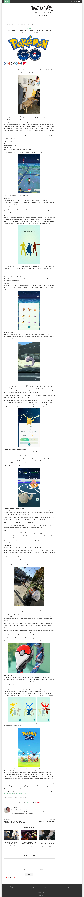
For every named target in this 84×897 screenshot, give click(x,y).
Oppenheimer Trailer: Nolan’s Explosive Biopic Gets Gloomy (47, 843)
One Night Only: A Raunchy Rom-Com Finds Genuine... (24, 1)
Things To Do (23, 19)
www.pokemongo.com (9, 793)
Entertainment (13, 19)
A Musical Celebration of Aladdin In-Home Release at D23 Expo (29, 843)
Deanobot (27, 32)
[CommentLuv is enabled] (10, 877)
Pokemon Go (16, 797)
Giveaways (41, 19)
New (10, 24)
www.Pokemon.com (21, 793)
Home (5, 19)
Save (39, 802)
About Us (49, 19)
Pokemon (10, 797)
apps (5, 797)
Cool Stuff (33, 19)
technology (31, 28)
